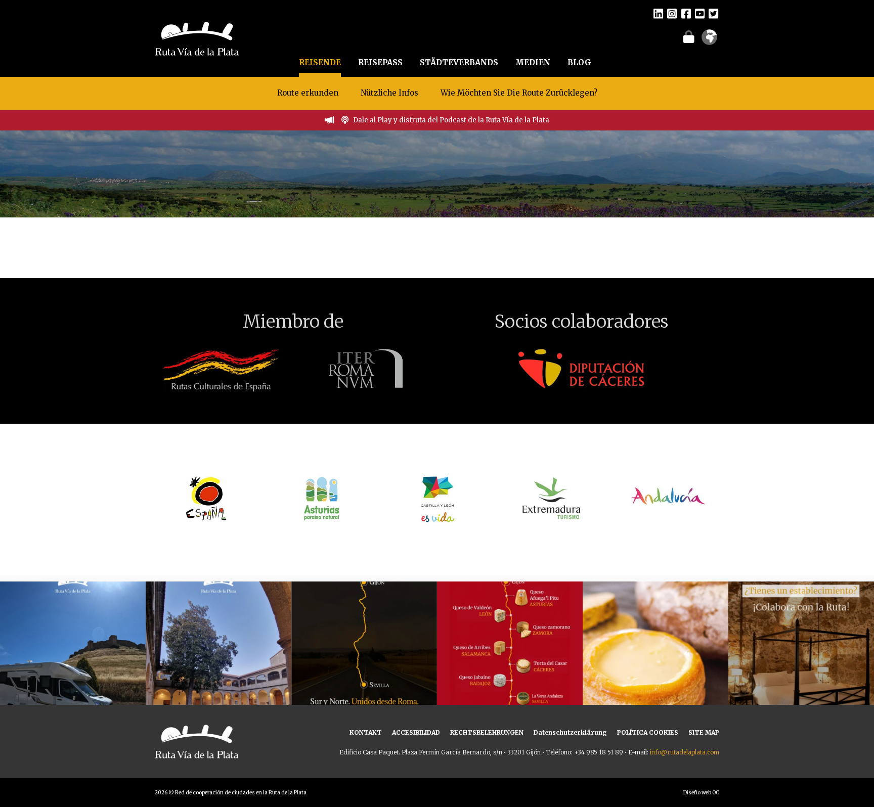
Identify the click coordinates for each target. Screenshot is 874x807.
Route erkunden (307, 93)
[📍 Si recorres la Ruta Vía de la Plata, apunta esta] (655, 654)
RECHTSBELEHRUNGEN (486, 732)
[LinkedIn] (658, 13)
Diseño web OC (701, 792)
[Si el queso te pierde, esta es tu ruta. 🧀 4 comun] (510, 654)
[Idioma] (709, 40)
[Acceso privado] (688, 36)
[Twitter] (713, 13)
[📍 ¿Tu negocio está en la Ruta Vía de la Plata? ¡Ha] (801, 654)
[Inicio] (197, 37)
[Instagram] (672, 13)
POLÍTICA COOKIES (647, 732)
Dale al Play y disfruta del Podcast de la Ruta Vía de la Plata (451, 120)
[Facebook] (686, 13)
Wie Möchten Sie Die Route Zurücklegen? (519, 93)
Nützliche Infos (389, 93)
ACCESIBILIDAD (416, 732)
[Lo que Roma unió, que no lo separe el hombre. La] (364, 654)
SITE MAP (703, 732)
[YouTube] (700, 13)
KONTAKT (365, 732)
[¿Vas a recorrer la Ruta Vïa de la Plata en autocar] (73, 654)
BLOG (579, 62)
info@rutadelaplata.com (684, 752)
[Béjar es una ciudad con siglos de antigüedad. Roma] (218, 654)
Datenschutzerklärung (570, 732)
